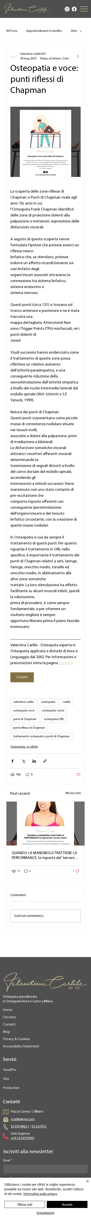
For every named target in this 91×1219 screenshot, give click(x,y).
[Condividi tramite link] (45, 761)
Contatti (9, 1024)
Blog (6, 1031)
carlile (66, 702)
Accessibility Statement (21, 1046)
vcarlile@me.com (23, 1119)
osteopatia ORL (54, 719)
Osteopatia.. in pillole (24, 747)
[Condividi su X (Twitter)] (23, 761)
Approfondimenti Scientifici (44, 31)
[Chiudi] (85, 1184)
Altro (74, 31)
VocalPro (9, 1069)
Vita (6, 1079)
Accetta (67, 1204)
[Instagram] (67, 9)
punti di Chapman (24, 719)
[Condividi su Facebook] (12, 761)
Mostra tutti (73, 793)
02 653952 (39, 1126)
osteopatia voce (23, 710)
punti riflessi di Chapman (29, 728)
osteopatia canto (53, 710)
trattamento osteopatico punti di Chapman (41, 736)
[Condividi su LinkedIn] (34, 761)
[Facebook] (74, 9)
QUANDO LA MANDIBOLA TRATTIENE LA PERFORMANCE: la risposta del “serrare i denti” (44, 856)
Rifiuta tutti (24, 1204)
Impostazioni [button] (45, 1212)
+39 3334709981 (23, 1138)
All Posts (11, 31)
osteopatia (48, 702)
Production (11, 1088)
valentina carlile (23, 702)
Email (7, 1160)
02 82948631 (20, 1126)
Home (7, 1010)
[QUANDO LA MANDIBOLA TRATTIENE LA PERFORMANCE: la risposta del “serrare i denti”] (45, 824)
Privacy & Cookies (16, 1039)
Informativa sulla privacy (40, 1193)
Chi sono (9, 1017)
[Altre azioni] (78, 56)
